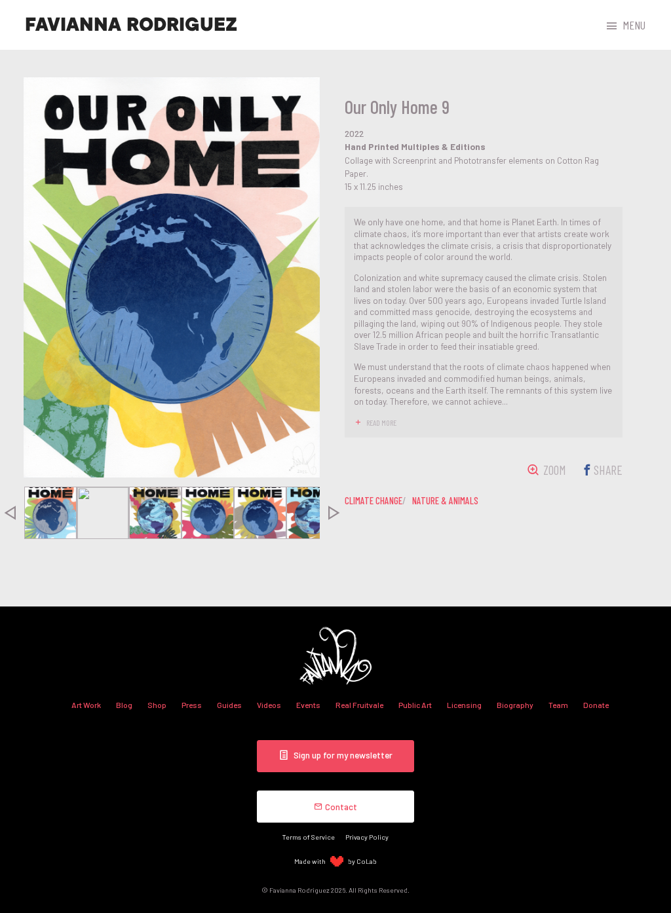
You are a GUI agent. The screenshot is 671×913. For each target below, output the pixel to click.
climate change (373, 500)
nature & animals (445, 500)
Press (192, 704)
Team (558, 704)
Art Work (86, 704)
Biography (515, 704)
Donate (596, 704)
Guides (229, 704)
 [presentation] (334, 512)
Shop (156, 704)
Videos (269, 704)
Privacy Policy (367, 836)
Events (308, 704)
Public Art (415, 704)
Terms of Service (308, 836)
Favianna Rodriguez (131, 24)
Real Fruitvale (359, 704)
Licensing (464, 704)
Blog (124, 704)
